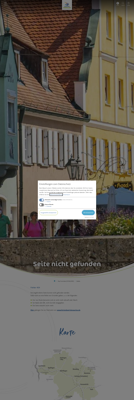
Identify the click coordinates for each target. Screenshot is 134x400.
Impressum (66, 195)
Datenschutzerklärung (56, 195)
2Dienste (48, 206)
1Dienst (48, 201)
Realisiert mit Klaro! (89, 217)
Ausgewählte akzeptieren (48, 212)
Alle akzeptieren (88, 212)
